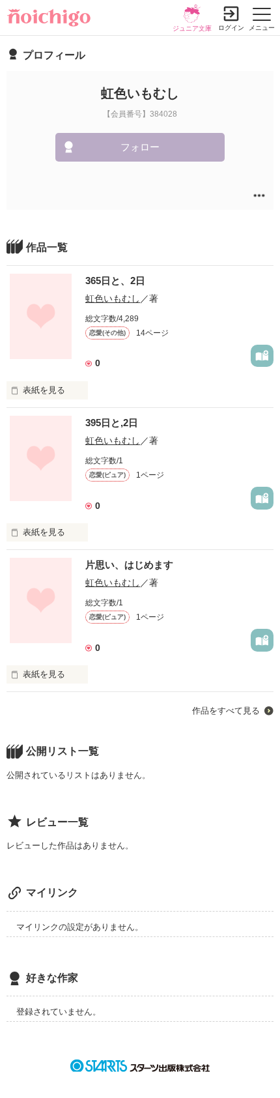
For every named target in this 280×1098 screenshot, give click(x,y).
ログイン (231, 27)
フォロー (140, 146)
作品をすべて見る (226, 710)
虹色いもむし (112, 298)
